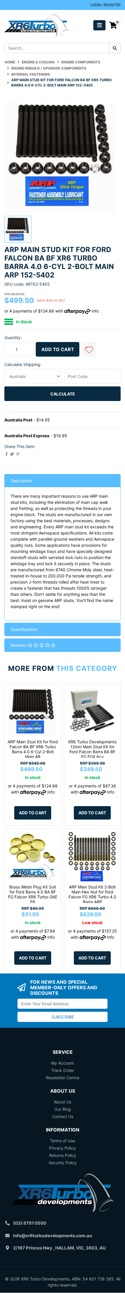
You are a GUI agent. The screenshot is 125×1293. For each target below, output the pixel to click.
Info (95, 310)
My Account (62, 1063)
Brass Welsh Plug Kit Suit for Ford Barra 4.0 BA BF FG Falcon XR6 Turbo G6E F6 (32, 894)
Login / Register (105, 5)
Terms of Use (62, 1140)
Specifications (24, 629)
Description (21, 480)
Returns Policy (62, 1155)
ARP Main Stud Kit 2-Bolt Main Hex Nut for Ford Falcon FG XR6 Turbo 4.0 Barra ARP (92, 894)
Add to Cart (57, 349)
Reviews (19, 645)
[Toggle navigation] (99, 25)
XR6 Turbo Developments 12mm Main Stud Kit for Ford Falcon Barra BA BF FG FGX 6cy (92, 749)
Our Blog (62, 1109)
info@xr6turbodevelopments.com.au (52, 1235)
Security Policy (63, 1162)
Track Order (62, 1070)
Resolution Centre (62, 1077)
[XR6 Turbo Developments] (36, 24)
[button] (89, 349)
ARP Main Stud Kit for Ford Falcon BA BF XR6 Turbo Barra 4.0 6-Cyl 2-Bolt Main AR (33, 749)
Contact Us (62, 1116)
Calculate (62, 393)
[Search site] (115, 48)
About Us (62, 1101)
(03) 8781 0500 (29, 1223)
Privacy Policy (62, 1148)
